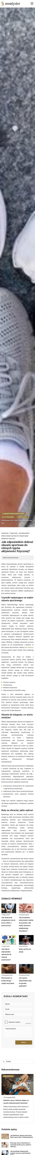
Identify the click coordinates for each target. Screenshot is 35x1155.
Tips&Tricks (22, 517)
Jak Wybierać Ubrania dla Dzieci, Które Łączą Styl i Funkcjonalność (21, 1136)
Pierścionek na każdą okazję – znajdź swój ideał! (7, 980)
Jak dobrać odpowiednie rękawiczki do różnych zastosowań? (6, 954)
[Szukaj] (3, 1061)
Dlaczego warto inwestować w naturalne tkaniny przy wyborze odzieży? (20, 1144)
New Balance (29, 647)
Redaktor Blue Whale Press (14, 513)
